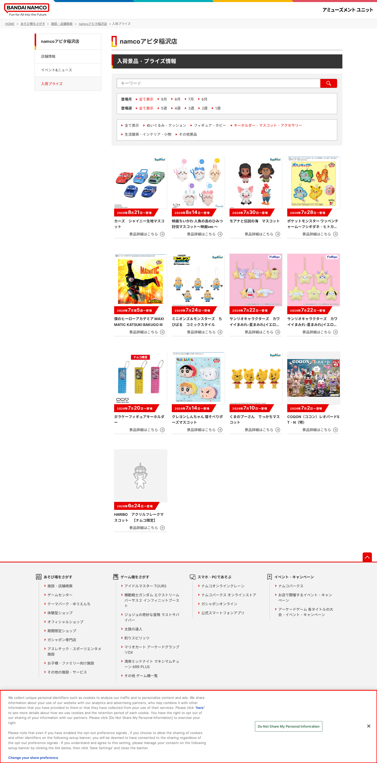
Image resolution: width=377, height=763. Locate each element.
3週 (191, 108)
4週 (178, 108)
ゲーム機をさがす (135, 577)
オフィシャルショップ (65, 622)
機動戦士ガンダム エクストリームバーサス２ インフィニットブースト (151, 600)
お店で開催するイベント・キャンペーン (305, 597)
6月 (204, 99)
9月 (164, 99)
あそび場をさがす (58, 577)
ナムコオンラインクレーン (222, 586)
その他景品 (188, 134)
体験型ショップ (60, 613)
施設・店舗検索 (60, 586)
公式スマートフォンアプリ (222, 613)
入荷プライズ (52, 84)
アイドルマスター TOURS (145, 586)
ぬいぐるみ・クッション (166, 125)
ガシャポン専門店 (61, 640)
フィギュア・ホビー (210, 125)
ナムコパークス (290, 586)
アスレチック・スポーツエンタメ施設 (74, 651)
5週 (164, 108)
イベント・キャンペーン (294, 577)
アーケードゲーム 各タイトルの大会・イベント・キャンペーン (305, 612)
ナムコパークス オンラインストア (228, 595)
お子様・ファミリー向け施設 (70, 663)
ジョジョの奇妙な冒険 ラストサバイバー (151, 617)
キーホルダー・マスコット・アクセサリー (268, 125)
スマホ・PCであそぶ (214, 577)
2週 (204, 108)
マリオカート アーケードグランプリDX (151, 650)
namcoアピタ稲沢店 (60, 41)
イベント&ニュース (56, 70)
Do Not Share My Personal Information (289, 726)
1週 (218, 108)
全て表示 (146, 99)
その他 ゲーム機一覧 (141, 675)
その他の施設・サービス (67, 672)
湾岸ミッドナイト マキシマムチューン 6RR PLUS (151, 664)
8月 (178, 99)
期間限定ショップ (61, 631)
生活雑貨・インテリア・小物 (148, 134)
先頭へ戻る (367, 557)
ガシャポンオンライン (219, 604)
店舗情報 (48, 56)
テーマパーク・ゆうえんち (69, 604)
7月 (191, 99)
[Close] (368, 726)
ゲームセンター (60, 595)
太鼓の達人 (133, 629)
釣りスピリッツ (137, 638)
